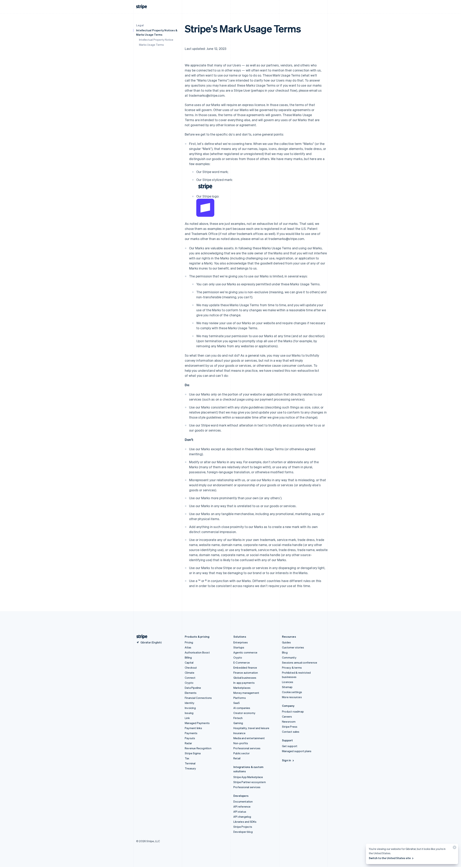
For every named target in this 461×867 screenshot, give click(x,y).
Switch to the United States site (390, 858)
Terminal (190, 763)
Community (289, 657)
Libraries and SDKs (245, 821)
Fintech (238, 718)
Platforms (239, 698)
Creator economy (244, 713)
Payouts (190, 738)
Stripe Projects (242, 826)
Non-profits (240, 743)
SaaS (236, 703)
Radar (188, 743)
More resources (292, 697)
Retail (236, 758)
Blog (285, 652)
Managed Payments (197, 723)
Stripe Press (289, 726)
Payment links (193, 728)
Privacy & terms (292, 667)
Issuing (189, 713)
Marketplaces (241, 687)
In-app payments (244, 682)
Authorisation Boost (197, 652)
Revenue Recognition (198, 748)
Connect (190, 677)
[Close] (454, 848)
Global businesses (244, 677)
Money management (246, 693)
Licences (287, 682)
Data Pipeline (193, 687)
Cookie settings (292, 692)
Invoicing (190, 708)
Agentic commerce (245, 652)
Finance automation (245, 672)
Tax (187, 758)
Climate (189, 672)
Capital (189, 662)
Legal (140, 25)
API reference (242, 806)
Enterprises (240, 642)
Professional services (246, 748)
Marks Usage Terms (151, 44)
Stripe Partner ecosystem (249, 782)
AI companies (241, 708)
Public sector (241, 753)
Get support (289, 746)
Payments (191, 733)
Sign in (286, 760)
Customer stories (293, 647)
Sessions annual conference (299, 662)
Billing (188, 657)
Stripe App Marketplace (248, 777)
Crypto (189, 682)
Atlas (188, 647)
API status (239, 811)
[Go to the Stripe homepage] (140, 636)
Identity (189, 703)
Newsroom (289, 721)
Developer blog (243, 832)
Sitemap (287, 687)
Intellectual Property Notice (156, 39)
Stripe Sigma (193, 753)
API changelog (242, 816)
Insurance (239, 733)
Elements (191, 693)
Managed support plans (296, 751)
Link (187, 718)
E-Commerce (241, 662)
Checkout (191, 667)
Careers (287, 716)
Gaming (238, 723)
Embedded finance (245, 667)
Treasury (190, 768)
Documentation (243, 801)
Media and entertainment (249, 738)
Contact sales (290, 731)
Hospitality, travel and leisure (251, 728)
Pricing (189, 642)
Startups (238, 647)
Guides (286, 642)
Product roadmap (293, 711)
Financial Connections (198, 698)
